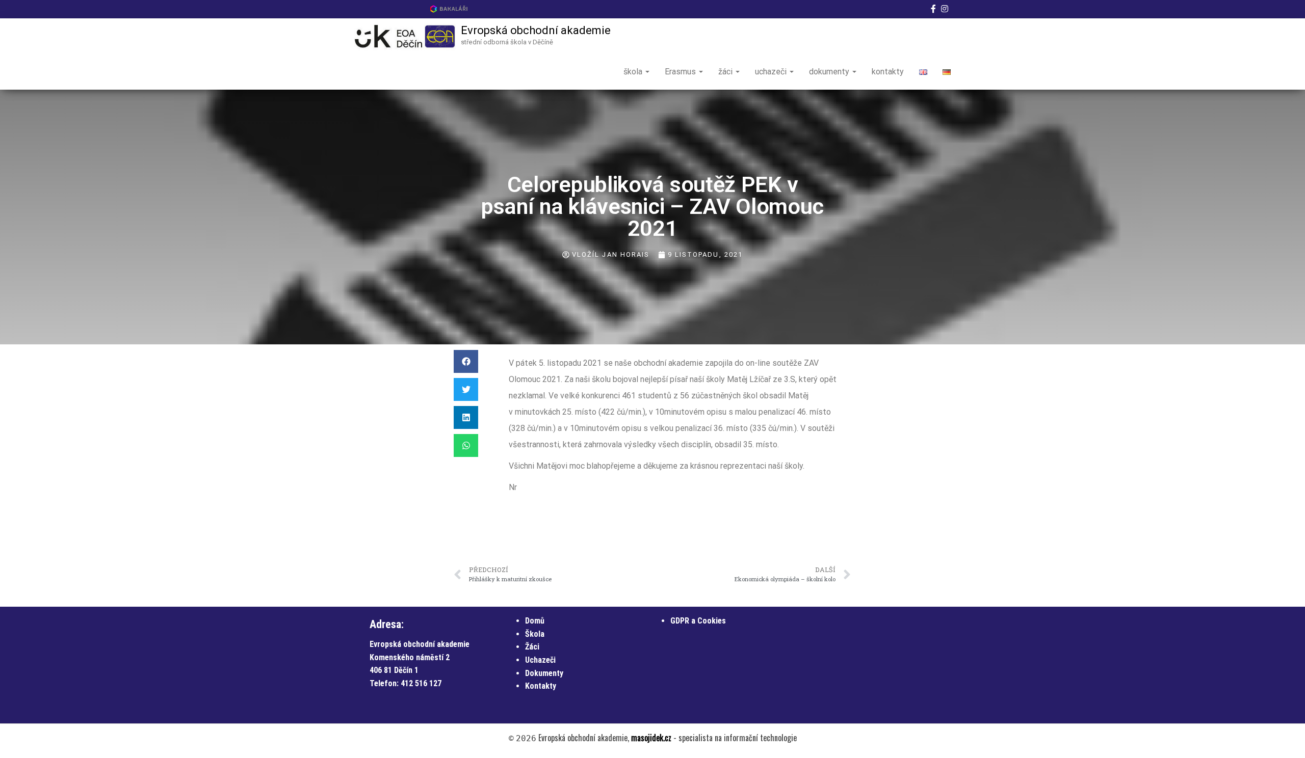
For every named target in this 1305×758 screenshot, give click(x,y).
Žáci (532, 647)
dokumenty (830, 71)
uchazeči (772, 71)
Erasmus (681, 71)
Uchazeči (540, 660)
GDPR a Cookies (698, 621)
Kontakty (540, 686)
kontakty (888, 71)
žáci (726, 71)
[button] (466, 361)
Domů (534, 621)
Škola (534, 634)
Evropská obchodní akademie (536, 30)
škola (633, 71)
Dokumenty (544, 673)
